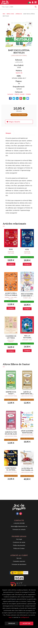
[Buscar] (35, 7)
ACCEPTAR (26, 623)
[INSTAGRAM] (20, 513)
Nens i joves (10, 14)
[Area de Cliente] (32, 2)
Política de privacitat (19, 545)
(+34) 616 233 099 (19, 523)
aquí (10, 617)
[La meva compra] (30, 2)
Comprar (11, 264)
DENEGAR (11, 623)
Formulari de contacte (19, 529)
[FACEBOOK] (17, 513)
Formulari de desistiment (19, 564)
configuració (24, 617)
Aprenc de (19, 14)
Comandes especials (19, 561)
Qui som (19, 558)
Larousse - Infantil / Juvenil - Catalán (19, 94)
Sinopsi (8, 133)
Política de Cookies (19, 548)
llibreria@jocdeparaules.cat (19, 526)
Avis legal (19, 539)
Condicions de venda (19, 542)
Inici (4, 14)
